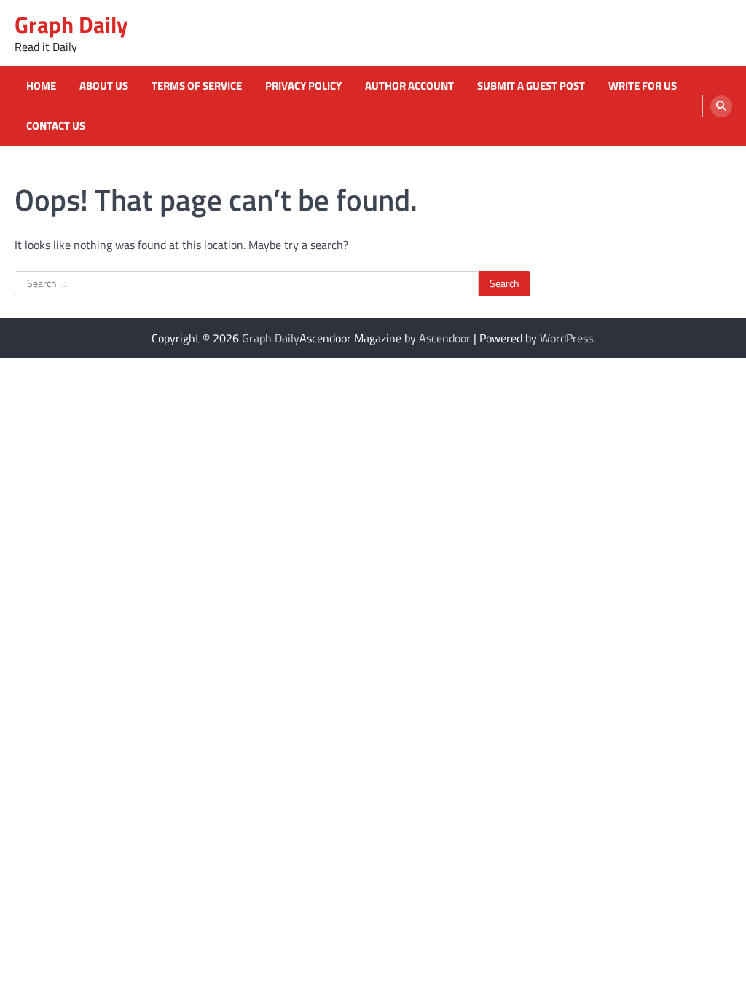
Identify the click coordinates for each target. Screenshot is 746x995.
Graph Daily (71, 24)
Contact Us (55, 126)
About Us (103, 86)
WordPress (566, 338)
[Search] (721, 106)
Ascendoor (445, 338)
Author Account (409, 86)
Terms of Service (197, 86)
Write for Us (642, 86)
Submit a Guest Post (531, 86)
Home (41, 86)
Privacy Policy (303, 86)
